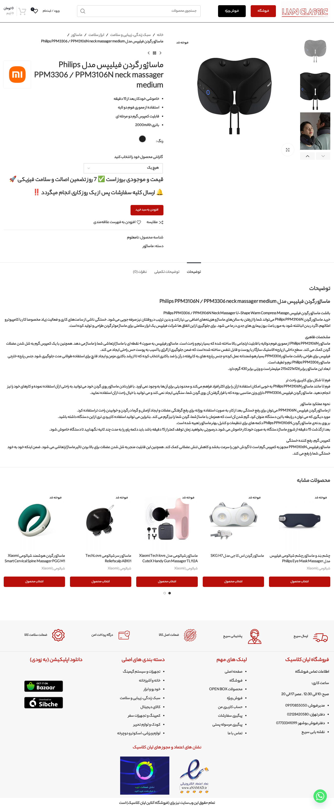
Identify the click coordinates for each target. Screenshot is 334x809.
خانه (160, 35)
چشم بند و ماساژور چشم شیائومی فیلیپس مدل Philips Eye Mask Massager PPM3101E (300, 561)
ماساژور (76, 35)
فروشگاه (263, 11)
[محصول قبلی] (160, 53)
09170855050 (296, 706)
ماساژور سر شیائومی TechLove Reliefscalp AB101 (108, 559)
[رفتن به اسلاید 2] (164, 593)
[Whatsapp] (320, 796)
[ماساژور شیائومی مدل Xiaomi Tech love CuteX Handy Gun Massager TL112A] (167, 520)
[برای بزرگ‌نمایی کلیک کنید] (288, 150)
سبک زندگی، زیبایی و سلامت (130, 35)
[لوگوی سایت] (305, 11)
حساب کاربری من (230, 707)
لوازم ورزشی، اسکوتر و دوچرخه (138, 734)
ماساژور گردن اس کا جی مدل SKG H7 (237, 556)
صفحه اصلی (234, 672)
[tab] (194, 270)
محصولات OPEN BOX (226, 690)
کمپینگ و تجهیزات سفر (144, 716)
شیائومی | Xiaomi (318, 569)
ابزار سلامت (96, 35)
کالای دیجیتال (150, 707)
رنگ (160, 142)
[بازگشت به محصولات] (154, 53)
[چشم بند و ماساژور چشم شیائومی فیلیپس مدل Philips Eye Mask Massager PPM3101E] (299, 520)
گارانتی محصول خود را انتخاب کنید (138, 157)
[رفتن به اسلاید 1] (169, 593)
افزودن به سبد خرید (146, 209)
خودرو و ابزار (152, 690)
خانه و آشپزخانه (149, 681)
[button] (323, 156)
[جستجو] (83, 11)
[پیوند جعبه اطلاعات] (298, 636)
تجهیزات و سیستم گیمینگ (141, 672)
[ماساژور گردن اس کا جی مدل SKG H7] (233, 520)
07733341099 (286, 724)
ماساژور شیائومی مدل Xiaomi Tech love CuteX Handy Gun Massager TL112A (168, 559)
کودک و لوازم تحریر (147, 725)
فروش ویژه (232, 11)
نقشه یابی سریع (313, 732)
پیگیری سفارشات (230, 716)
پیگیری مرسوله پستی (227, 725)
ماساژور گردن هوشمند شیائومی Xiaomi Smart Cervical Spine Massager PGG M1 (35, 559)
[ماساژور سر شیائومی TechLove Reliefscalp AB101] (100, 520)
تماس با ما (235, 734)
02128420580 (298, 715)
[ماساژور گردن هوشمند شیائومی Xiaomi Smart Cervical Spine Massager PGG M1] (34, 520)
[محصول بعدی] (149, 53)
